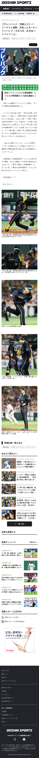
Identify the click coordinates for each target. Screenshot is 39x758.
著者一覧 (4, 677)
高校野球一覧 (30, 13)
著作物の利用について (8, 701)
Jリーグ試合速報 (19, 13)
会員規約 (4, 691)
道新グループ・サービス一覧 (9, 718)
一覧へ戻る (20, 524)
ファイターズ (16, 8)
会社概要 (4, 711)
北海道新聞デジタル (7, 715)
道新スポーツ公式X (11, 617)
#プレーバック (31, 38)
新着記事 (6, 8)
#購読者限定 (5, 38)
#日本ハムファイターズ (18, 38)
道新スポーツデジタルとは (9, 681)
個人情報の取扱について (8, 698)
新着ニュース (5, 674)
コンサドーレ (28, 8)
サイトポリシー (6, 694)
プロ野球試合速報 (6, 13)
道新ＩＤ (4, 721)
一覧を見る (32, 542)
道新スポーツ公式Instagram (14, 621)
